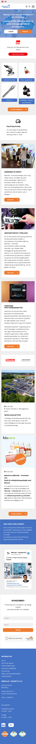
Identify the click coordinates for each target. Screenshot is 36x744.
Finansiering (5, 671)
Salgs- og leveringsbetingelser (11, 674)
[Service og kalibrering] (4, 734)
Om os (3, 660)
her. (10, 530)
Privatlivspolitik (6, 676)
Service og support (7, 663)
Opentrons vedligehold (8, 668)
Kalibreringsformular (8, 666)
